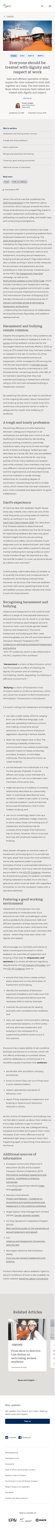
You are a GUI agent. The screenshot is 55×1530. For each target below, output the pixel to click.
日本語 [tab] (22, 56)
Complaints (9, 1464)
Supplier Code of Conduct (15, 1475)
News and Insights (26, 1380)
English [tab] (13, 56)
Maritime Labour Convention (33, 1278)
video (42, 1186)
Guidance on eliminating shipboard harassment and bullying (27, 646)
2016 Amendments (13, 203)
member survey (39, 365)
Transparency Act (12, 1458)
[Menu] (50, 6)
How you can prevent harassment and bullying (26, 1260)
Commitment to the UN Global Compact (21, 1481)
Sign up (27, 1421)
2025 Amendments (13, 241)
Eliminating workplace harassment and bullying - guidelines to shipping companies (26, 1178)
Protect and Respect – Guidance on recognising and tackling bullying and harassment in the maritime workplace (26, 1202)
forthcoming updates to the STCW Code (23, 281)
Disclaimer (9, 1492)
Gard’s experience (10, 147)
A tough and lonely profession (15, 140)
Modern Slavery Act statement (17, 1487)
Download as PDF (12, 190)
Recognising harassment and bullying (18, 154)
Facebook (26, 1437)
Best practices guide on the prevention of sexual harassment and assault (27, 1230)
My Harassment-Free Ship (29, 273)
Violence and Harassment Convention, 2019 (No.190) (26, 1243)
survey (6, 343)
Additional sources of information (16, 167)
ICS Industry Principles (33, 965)
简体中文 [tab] (31, 56)
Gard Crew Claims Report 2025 (18, 522)
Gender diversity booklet (27, 1215)
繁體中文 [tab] (41, 56)
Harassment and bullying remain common (20, 134)
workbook (16, 1189)
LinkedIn (12, 1437)
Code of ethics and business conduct (20, 1470)
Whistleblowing (11, 1453)
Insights (10, 16)
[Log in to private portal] (42, 6)
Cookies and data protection (16, 1498)
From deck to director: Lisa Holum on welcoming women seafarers (26, 1356)
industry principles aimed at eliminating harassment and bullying (24, 305)
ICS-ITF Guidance (32, 872)
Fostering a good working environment (19, 161)
